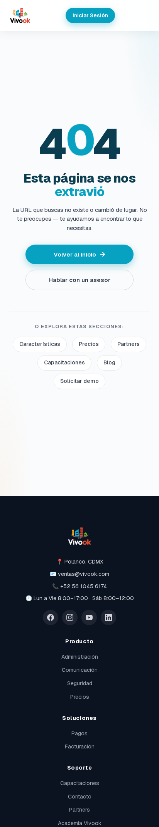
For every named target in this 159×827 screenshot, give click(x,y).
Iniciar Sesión (90, 15)
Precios (89, 344)
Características (39, 344)
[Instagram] (70, 617)
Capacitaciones (64, 362)
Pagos (79, 733)
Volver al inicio (80, 254)
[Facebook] (50, 617)
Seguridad (79, 683)
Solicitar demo (79, 380)
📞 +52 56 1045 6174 (79, 586)
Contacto (79, 796)
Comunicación (80, 669)
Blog (109, 362)
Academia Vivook (79, 823)
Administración (79, 656)
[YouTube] (89, 617)
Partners (128, 344)
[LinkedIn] (108, 617)
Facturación (80, 746)
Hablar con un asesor (79, 279)
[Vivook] (20, 15)
